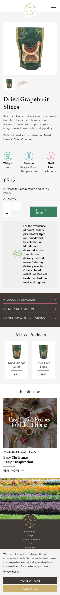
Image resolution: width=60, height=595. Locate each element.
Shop (30, 535)
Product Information (19, 300)
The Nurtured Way (30, 539)
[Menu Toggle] (53, 6)
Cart (30, 543)
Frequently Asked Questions (24, 318)
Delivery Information (18, 309)
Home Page (30, 531)
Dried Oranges (23, 139)
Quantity (9, 199)
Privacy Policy (11, 571)
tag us (35, 124)
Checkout (30, 547)
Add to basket (41, 211)
